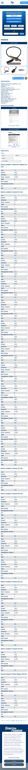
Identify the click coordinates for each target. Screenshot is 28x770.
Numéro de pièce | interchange (14, 18)
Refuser (14, 764)
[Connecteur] (14, 70)
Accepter (14, 761)
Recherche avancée (14, 21)
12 (21, 720)
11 (19, 720)
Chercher (22, 33)
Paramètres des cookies (14, 757)
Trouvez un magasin (18, 78)
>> (25, 720)
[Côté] (21, 70)
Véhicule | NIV (14, 15)
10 (16, 720)
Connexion (24, 2)
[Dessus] (6, 70)
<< (2, 720)
